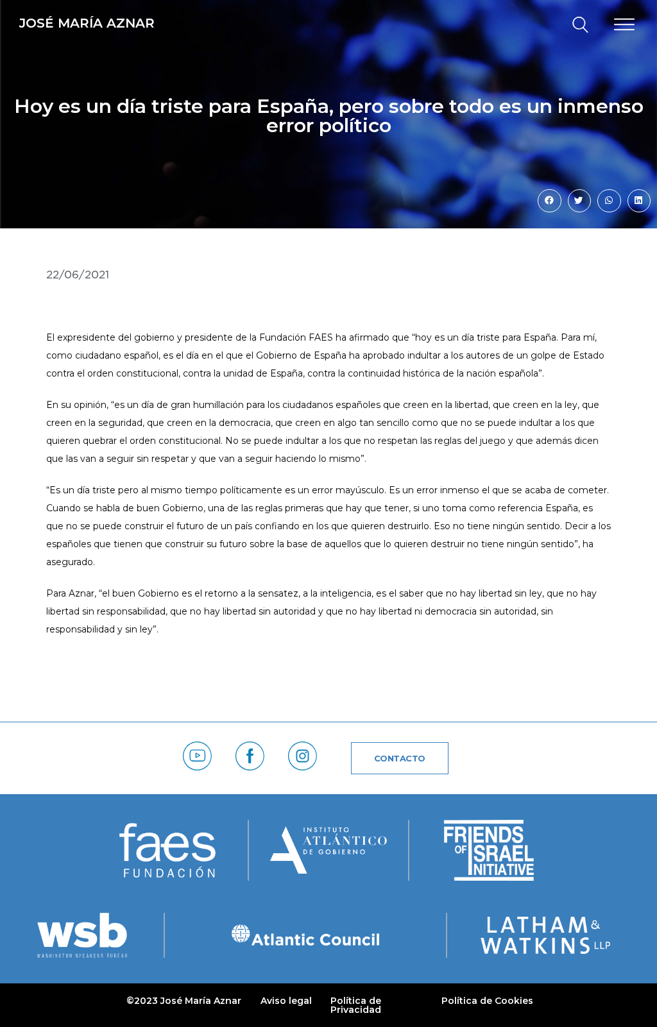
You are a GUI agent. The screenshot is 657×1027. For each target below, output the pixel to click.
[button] (574, 25)
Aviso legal (286, 1000)
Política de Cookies (487, 1000)
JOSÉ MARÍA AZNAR (87, 23)
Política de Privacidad (355, 1005)
